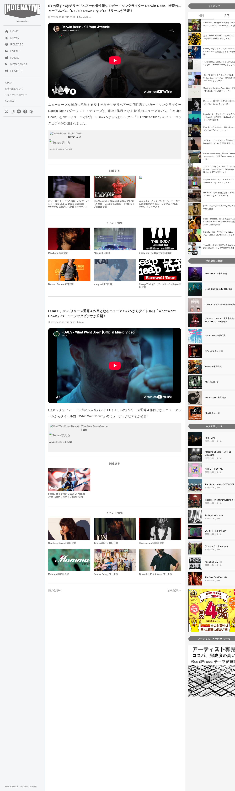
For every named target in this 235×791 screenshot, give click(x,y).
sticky (60, 149)
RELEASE (16, 44)
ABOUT (9, 82)
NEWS (14, 37)
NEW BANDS (18, 64)
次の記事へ (174, 590)
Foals (81, 322)
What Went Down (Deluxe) (94, 426)
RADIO (14, 57)
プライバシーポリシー (16, 94)
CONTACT (10, 100)
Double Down (74, 133)
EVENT (15, 51)
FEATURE (16, 71)
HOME (14, 31)
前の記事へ (55, 590)
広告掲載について (14, 88)
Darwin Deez (85, 17)
